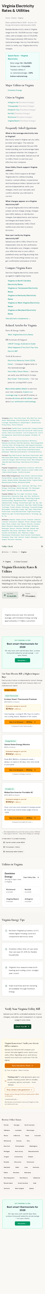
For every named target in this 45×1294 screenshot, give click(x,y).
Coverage (5, 423)
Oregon (31, 533)
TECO (39, 486)
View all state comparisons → (18, 318)
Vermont (21, 537)
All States (34, 435)
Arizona (23, 520)
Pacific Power (6, 511)
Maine (4, 526)
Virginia (27, 537)
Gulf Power (25, 486)
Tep (34, 503)
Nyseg (35, 494)
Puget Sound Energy (34, 511)
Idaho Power (37, 509)
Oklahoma (25, 533)
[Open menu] (42, 546)
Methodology (11, 420)
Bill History (33, 441)
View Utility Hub (29, 877)
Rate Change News (37, 443)
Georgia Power (32, 500)
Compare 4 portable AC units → (22, 822)
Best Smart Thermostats (18, 379)
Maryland (10, 526)
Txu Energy (5, 507)
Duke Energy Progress (33, 498)
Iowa (18, 524)
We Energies (6, 509)
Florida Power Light (25, 503)
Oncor (19, 486)
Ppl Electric (35, 496)
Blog (10, 455)
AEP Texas (33, 486)
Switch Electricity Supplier (21, 435)
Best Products (17, 455)
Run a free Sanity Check (21, 1066)
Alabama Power (7, 503)
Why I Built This (32, 418)
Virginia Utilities (37, 480)
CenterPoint (11, 490)
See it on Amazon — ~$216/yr (20, 722)
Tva (5, 516)
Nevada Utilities (13, 480)
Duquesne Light (7, 498)
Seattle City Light (7, 514)
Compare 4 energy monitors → (22, 774)
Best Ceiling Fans (37, 460)
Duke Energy (20, 498)
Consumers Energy (36, 507)
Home (8, 18)
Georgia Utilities (18, 478)
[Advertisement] (22, 1254)
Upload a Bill (26, 428)
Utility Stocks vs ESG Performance (28, 450)
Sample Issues (36, 423)
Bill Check (32, 447)
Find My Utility (34, 420)
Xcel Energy (12, 488)
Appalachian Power (29, 490)
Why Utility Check (20, 418)
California (37, 520)
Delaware (21, 522)
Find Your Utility (7, 445)
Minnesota (35, 526)
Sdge (22, 494)
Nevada (32, 528)
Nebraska (26, 528)
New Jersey (14, 531)
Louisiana (37, 524)
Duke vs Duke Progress (9, 472)
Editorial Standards (22, 420)
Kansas (23, 524)
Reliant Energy (37, 505)
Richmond (12, 117)
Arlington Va (13, 102)
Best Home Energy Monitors (29, 457)
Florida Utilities (7, 478)
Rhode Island (15, 535)
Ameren (18, 507)
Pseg (21, 496)
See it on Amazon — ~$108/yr (21, 818)
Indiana (13, 524)
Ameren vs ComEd (27, 470)
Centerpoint (20, 505)
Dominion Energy (15, 90)
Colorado (5, 522)
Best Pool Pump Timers (23, 460)
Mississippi (5, 528)
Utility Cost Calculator (15, 433)
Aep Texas (28, 505)
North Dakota (12, 533)
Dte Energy (25, 507)
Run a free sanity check (16, 388)
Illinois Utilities (28, 478)
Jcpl (25, 496)
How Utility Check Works (18, 371)
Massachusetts (19, 526)
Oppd (30, 509)
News (3, 464)
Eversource (15, 496)
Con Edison (28, 494)
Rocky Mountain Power (19, 511)
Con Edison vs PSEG (13, 470)
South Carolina (25, 535)
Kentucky (30, 524)
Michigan (28, 526)
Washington (35, 537)
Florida (27, 522)
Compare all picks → (11, 1099)
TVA (30, 488)
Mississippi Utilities (25, 480)
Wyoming (18, 539)
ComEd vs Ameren (24, 472)
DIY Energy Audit (19, 445)
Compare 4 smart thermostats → (23, 726)
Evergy (22, 509)
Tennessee (5, 537)
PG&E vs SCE (38, 470)
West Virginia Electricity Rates (20, 334)
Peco (29, 496)
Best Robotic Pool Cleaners (30, 462)
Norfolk (11, 113)
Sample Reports (14, 423)
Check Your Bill (21, 1027)
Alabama (12, 520)
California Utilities (36, 476)
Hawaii (39, 522)
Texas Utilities (25, 476)
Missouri (12, 528)
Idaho (4, 524)
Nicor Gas (19, 490)
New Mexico (22, 531)
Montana (19, 528)
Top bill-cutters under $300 (15, 842)
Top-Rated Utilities (22, 447)
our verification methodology (23, 401)
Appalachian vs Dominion (26, 468)
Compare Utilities (37, 428)
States (13, 18)
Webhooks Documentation (18, 452)
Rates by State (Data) (9, 430)
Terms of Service (17, 425)
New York (30, 531)
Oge (26, 509)
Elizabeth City (14, 110)
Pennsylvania (6, 535)
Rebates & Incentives (9, 443)
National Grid (6, 496)
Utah (15, 537)
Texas (11, 537)
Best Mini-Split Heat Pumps (11, 462)
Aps (37, 503)
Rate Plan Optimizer (23, 443)
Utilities (14, 552)
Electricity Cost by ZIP (25, 430)
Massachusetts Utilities (9, 482)
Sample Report (26, 423)
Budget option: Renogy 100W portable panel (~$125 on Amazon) (22, 1095)
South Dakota (35, 535)
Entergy (4, 488)
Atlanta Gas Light (22, 488)
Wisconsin (11, 539)
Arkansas (30, 520)
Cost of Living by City (30, 433)
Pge (15, 494)
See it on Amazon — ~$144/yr (21, 770)
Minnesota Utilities (24, 482)
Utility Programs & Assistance (19, 441)
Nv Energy (35, 514)
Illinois (8, 524)
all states (16, 398)
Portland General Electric (22, 514)
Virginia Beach (14, 121)
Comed (12, 507)
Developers (5, 452)
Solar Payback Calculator (34, 445)
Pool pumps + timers (13, 847)
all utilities (28, 398)
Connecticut (13, 522)
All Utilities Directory (35, 452)
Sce (18, 494)
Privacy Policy (6, 425)
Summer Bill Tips (11, 450)
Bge (14, 498)
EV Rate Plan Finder (8, 447)
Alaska (18, 520)
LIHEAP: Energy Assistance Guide (22, 344)
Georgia (33, 522)
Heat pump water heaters (14, 852)
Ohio (19, 533)
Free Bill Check (16, 428)
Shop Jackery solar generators (18, 1090)
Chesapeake (13, 106)
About (11, 418)
